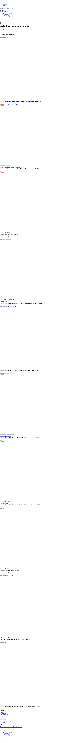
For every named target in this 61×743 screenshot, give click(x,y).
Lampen (4, 17)
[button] (1, 730)
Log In (4, 5)
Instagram (6, 716)
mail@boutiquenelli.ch (4, 714)
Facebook (2, 716)
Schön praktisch (9, 501)
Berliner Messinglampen (5, 726)
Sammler (20, 726)
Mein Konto (5, 722)
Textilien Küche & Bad (10, 299)
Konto (4, 2)
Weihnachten (5, 19)
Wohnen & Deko (6, 15)
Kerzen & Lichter (6, 14)
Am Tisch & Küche (6, 16)
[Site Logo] (6, 8)
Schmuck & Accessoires (7, 13)
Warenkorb (5, 4)
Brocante (4, 18)
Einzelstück (16, 726)
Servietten (8, 165)
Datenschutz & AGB (7, 721)
